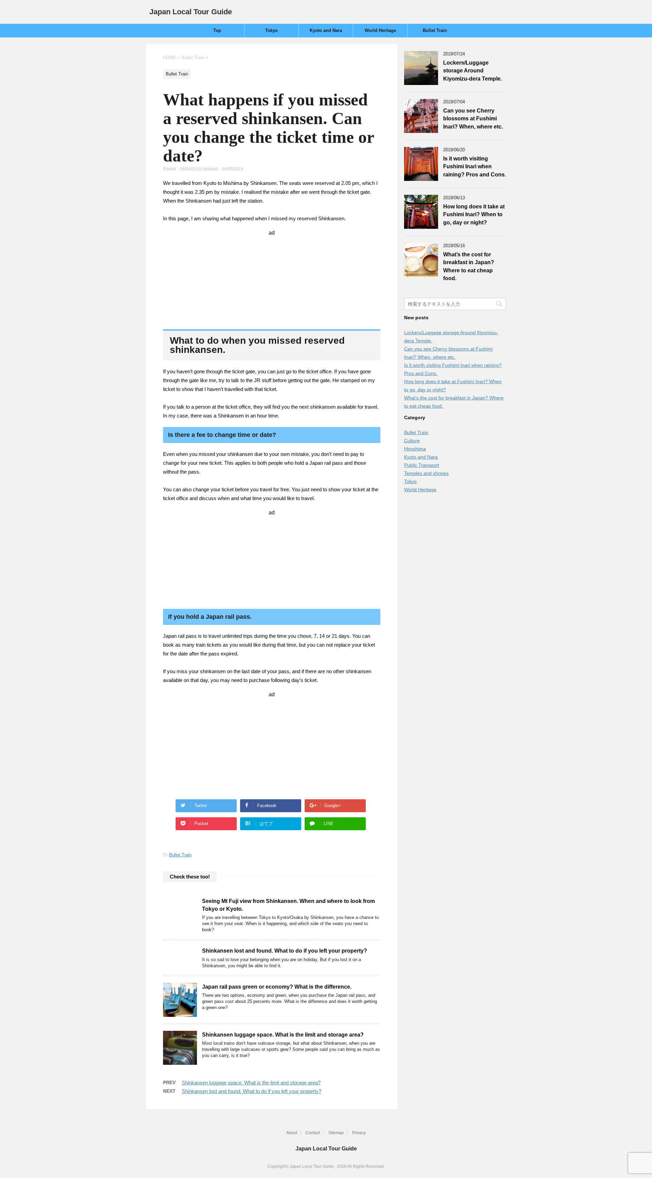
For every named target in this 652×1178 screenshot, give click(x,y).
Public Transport (421, 465)
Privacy (359, 1132)
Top (217, 30)
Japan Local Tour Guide (190, 11)
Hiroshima (415, 448)
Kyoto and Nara (326, 30)
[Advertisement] (272, 278)
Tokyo (271, 30)
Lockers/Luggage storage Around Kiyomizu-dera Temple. (472, 71)
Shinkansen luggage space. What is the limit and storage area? (283, 1035)
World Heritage (380, 30)
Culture (412, 440)
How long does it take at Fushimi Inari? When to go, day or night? (474, 214)
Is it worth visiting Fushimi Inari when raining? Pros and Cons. (474, 166)
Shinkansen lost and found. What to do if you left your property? (284, 951)
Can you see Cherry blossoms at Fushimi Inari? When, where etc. (473, 119)
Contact (313, 1132)
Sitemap (336, 1132)
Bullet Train (435, 30)
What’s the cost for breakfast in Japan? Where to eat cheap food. (468, 266)
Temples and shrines (426, 473)
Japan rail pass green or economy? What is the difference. (276, 987)
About (291, 1132)
